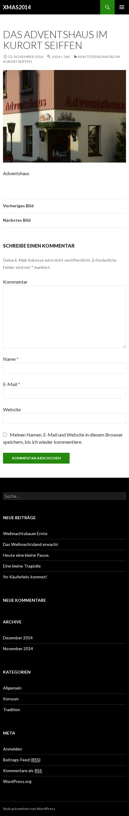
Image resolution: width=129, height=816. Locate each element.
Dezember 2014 (18, 637)
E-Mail (11, 384)
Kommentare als (22, 770)
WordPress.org (17, 781)
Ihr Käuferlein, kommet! (25, 576)
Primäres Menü (122, 7)
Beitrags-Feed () (21, 759)
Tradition (11, 709)
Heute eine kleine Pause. (26, 555)
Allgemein (12, 687)
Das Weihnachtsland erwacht (30, 544)
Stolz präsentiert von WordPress (29, 808)
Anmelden (12, 748)
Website (12, 409)
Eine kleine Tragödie (22, 565)
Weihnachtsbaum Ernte (25, 533)
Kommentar (15, 282)
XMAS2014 (17, 7)
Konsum (11, 698)
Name (11, 359)
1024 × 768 (61, 56)
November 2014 (18, 648)
